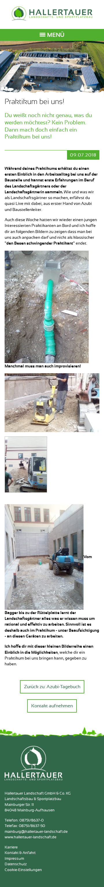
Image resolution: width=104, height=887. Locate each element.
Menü (55, 35)
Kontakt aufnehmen (52, 705)
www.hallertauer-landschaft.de (30, 837)
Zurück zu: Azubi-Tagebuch (52, 686)
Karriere (11, 847)
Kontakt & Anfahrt (20, 852)
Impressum (14, 858)
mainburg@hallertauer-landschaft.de (36, 831)
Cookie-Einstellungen (23, 870)
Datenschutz (16, 864)
